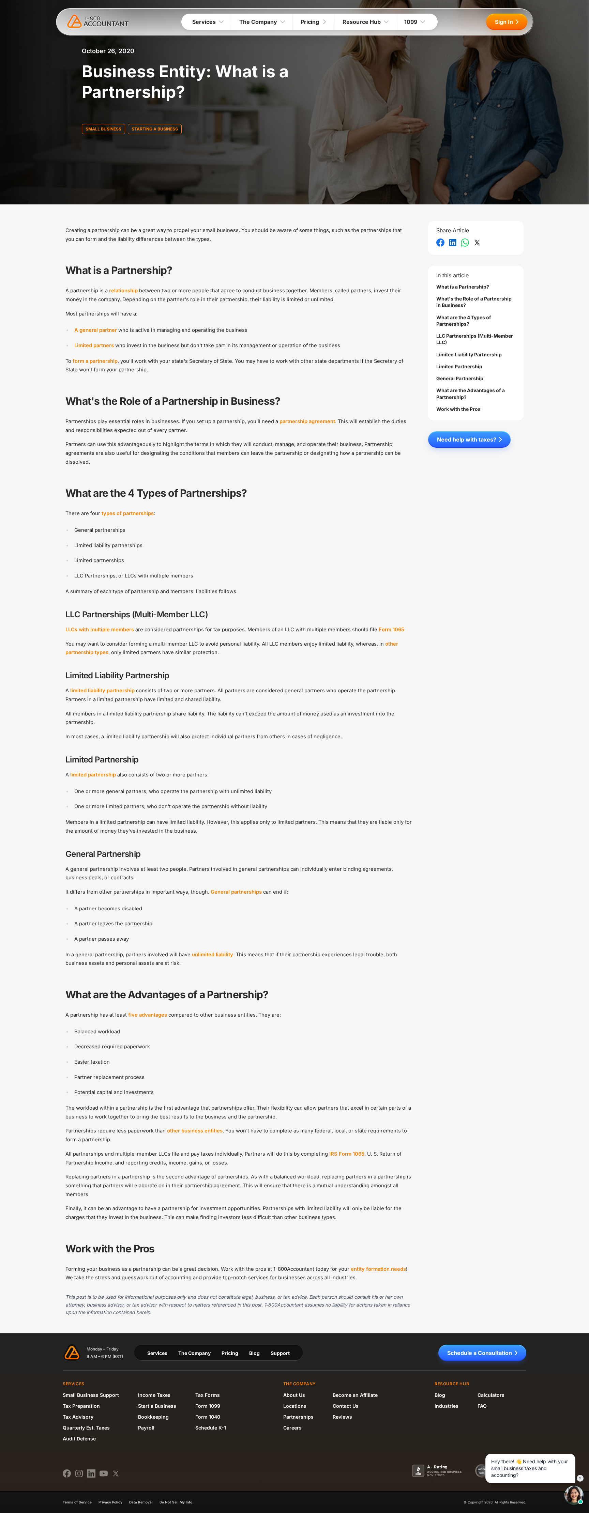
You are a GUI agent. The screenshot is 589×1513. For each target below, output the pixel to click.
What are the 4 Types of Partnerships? (463, 320)
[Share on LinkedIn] (453, 242)
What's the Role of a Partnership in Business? (474, 302)
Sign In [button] (504, 21)
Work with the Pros (458, 409)
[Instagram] (79, 1473)
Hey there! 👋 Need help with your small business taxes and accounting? (529, 1468)
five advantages (147, 1015)
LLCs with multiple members (99, 630)
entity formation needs (378, 1269)
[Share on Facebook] (440, 242)
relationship (123, 291)
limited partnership (93, 775)
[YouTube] (104, 1473)
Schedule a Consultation (479, 1352)
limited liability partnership (102, 691)
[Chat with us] (574, 1495)
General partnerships (236, 892)
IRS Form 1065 (346, 1154)
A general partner (95, 330)
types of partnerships (128, 513)
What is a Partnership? (462, 287)
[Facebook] (67, 1473)
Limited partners (94, 345)
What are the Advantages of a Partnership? (470, 394)
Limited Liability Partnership (469, 354)
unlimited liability (212, 955)
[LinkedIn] (91, 1473)
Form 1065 (391, 630)
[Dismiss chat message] (580, 1478)
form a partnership (95, 361)
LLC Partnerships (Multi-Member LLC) (474, 339)
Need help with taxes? (466, 439)
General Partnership (459, 378)
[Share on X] (477, 242)
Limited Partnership (459, 366)
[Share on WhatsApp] (465, 242)
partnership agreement (307, 421)
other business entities (195, 1131)
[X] (116, 1473)
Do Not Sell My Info (176, 1502)
